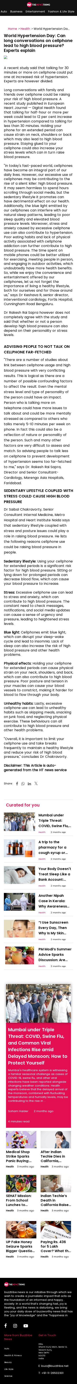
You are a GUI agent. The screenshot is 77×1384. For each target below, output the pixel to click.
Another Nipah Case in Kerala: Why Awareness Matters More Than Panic (55, 906)
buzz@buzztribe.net (54, 1366)
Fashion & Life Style (61, 11)
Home (12, 29)
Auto (4, 11)
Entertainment (35, 11)
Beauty (8, 1362)
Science (8, 1376)
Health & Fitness (13, 1355)
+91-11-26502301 (52, 1373)
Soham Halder (18, 1111)
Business (16, 11)
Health (25, 29)
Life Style (8, 1369)
